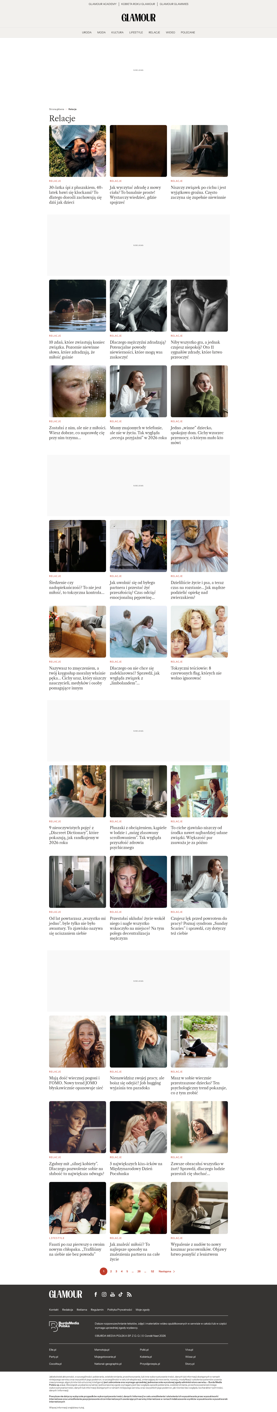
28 (138, 1271)
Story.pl (189, 1363)
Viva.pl (189, 1349)
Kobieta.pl (146, 1356)
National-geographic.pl (107, 1363)
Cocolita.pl (55, 1363)
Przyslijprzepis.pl (150, 1363)
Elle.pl (52, 1349)
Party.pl (53, 1356)
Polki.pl (144, 1349)
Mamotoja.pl (101, 1349)
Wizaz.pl (190, 1356)
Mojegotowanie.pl (105, 1356)
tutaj (81, 1407)
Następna (165, 1271)
